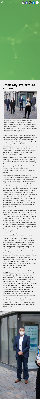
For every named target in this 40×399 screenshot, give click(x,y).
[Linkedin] (33, 2)
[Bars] (37, 2)
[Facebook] (26, 2)
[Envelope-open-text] (23, 2)
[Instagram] (30, 2)
